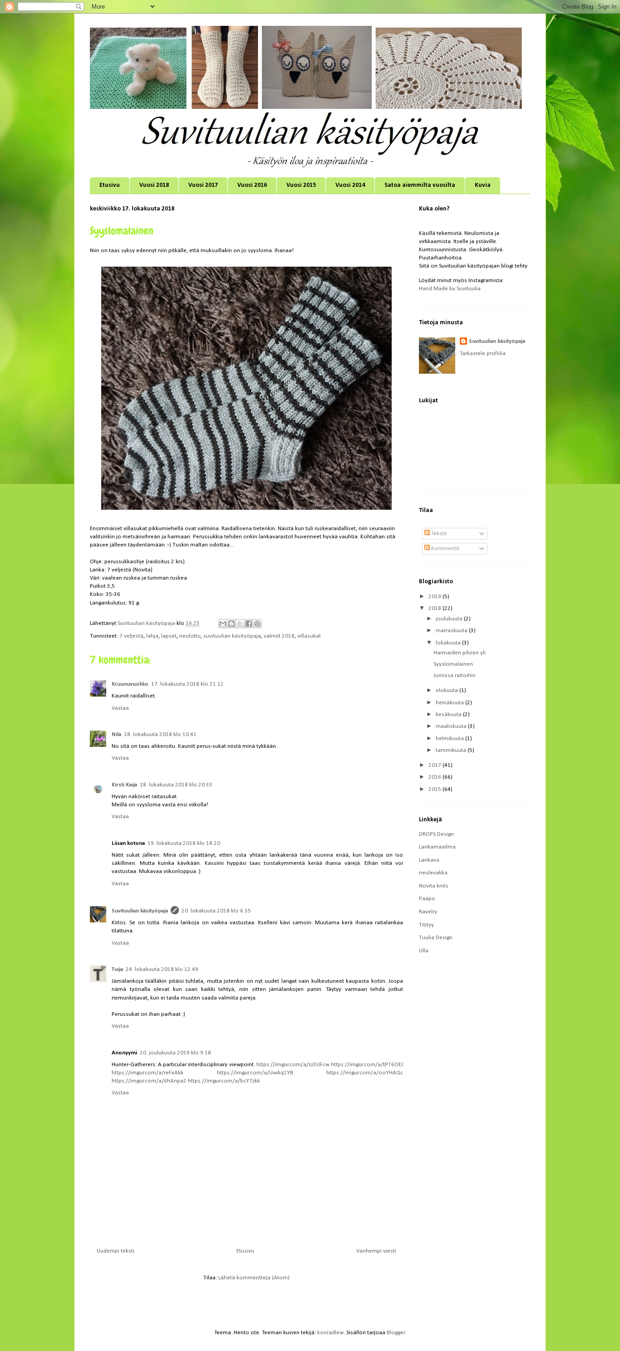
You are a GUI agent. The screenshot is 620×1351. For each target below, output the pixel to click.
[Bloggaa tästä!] (231, 623)
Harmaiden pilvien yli (459, 653)
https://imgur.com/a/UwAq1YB (255, 1073)
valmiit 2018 (279, 636)
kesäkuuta (449, 714)
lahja (152, 636)
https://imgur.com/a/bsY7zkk (224, 1081)
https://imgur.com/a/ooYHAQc (364, 1073)
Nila (116, 734)
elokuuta (447, 690)
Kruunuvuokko (130, 684)
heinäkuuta (450, 703)
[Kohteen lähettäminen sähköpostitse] (222, 623)
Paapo (427, 899)
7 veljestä (131, 636)
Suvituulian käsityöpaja (140, 911)
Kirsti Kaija (124, 785)
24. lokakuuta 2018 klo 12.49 (162, 969)
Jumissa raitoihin (454, 675)
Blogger (396, 1333)
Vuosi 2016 (252, 185)
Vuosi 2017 (203, 185)
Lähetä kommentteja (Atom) (254, 1278)
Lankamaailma (437, 847)
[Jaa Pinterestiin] (257, 623)
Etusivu (109, 185)
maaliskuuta (452, 726)
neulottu (190, 636)
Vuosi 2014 (350, 185)
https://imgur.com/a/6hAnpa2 (149, 1081)
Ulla (423, 951)
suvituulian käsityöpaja (232, 636)
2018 (435, 608)
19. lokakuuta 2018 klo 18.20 (184, 843)
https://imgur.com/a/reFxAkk (147, 1073)
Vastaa (120, 708)
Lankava (429, 860)
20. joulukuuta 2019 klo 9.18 (175, 1053)
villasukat (309, 636)
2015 (435, 789)
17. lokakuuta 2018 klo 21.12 (187, 684)
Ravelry (428, 912)
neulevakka (433, 873)
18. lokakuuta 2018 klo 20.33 (176, 785)
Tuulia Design (436, 938)
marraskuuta (452, 631)
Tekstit (438, 533)
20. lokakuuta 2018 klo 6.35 (216, 911)
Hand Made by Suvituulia (450, 289)
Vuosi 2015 (301, 185)
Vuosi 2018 (154, 185)
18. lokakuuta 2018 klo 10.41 (160, 734)
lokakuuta (449, 643)
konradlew (330, 1333)
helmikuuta (450, 738)
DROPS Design (436, 834)
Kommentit (444, 548)
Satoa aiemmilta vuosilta (419, 185)
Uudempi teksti (115, 1251)
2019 (435, 597)
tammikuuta (451, 750)
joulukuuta (450, 619)
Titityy (426, 925)
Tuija (117, 969)
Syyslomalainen (453, 664)
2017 (435, 765)
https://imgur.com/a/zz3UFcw (293, 1065)
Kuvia (483, 185)
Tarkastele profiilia (483, 353)
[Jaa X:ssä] (240, 623)
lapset (169, 636)
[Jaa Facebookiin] (248, 623)
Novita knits (433, 886)
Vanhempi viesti (376, 1251)
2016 (435, 777)
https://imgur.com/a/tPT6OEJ (367, 1065)
